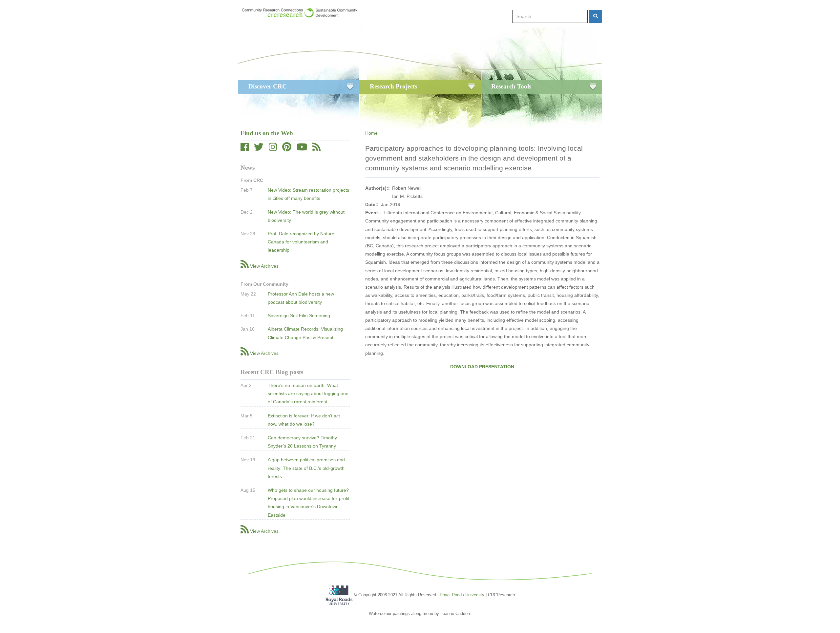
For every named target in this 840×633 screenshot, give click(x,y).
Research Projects (393, 86)
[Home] (303, 13)
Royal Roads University (462, 594)
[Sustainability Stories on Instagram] (273, 148)
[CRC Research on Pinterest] (286, 148)
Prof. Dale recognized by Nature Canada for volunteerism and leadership (301, 242)
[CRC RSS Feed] (316, 148)
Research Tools (511, 86)
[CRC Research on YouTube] (302, 148)
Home (371, 133)
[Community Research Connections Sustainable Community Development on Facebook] (245, 148)
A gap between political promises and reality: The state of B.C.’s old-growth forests (306, 468)
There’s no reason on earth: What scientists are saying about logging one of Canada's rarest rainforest (308, 393)
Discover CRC (267, 86)
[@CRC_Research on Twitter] (258, 148)
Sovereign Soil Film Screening (299, 315)
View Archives (264, 266)
